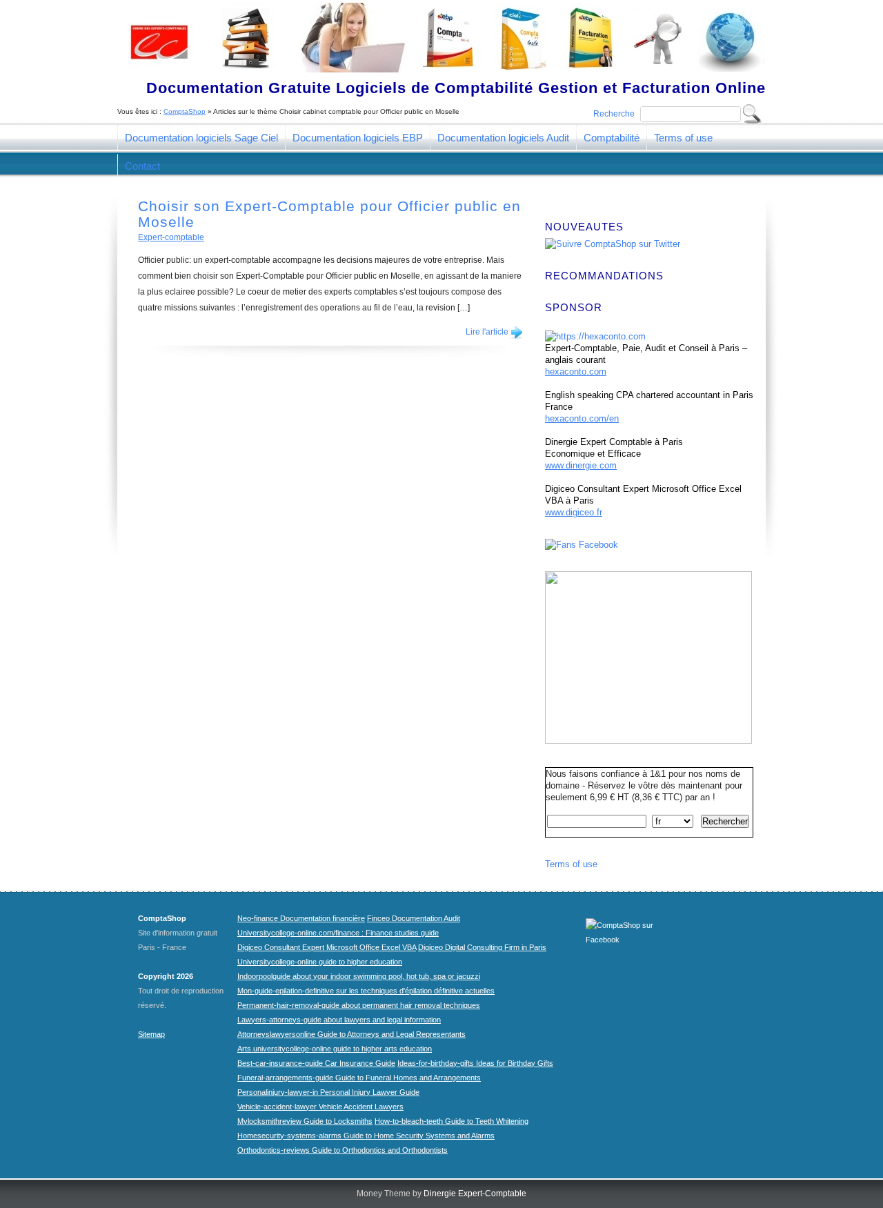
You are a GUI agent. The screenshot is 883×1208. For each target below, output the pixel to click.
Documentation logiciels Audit (503, 137)
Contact (142, 166)
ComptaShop (184, 111)
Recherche (614, 114)
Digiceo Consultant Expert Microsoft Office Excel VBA (326, 947)
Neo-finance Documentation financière (301, 918)
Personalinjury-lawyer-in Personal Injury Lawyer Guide (328, 1092)
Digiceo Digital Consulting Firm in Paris (482, 947)
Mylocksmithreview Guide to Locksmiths (305, 1121)
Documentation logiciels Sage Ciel (201, 137)
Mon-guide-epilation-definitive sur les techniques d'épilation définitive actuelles (366, 991)
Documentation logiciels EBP (357, 137)
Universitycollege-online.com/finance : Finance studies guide (338, 933)
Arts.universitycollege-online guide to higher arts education (334, 1048)
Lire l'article (487, 332)
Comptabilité (611, 137)
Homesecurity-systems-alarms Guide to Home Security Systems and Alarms (366, 1135)
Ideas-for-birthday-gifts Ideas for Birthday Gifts (475, 1063)
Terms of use (683, 137)
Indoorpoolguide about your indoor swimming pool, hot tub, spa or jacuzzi (358, 976)
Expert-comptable (171, 237)
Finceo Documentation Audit (413, 918)
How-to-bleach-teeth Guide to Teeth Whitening (451, 1121)
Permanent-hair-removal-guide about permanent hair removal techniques (358, 1005)
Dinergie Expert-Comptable (475, 1193)
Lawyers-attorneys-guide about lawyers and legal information (339, 1020)
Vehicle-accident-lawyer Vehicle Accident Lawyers (320, 1106)
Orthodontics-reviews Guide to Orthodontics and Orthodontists (342, 1150)
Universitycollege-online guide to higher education (319, 962)
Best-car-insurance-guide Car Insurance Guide (316, 1063)
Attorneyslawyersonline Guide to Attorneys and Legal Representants (351, 1034)
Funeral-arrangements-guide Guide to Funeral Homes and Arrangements (359, 1077)
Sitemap (151, 1034)
